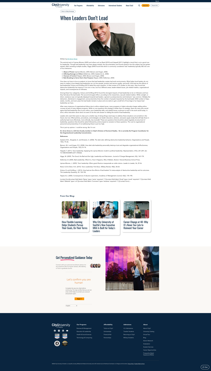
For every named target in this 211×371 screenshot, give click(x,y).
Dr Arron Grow (72, 59)
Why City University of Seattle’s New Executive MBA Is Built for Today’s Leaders (104, 226)
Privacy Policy (131, 363)
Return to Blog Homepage (68, 11)
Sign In (157, 1)
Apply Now (145, 5)
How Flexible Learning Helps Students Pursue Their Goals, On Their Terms (74, 224)
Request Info (155, 5)
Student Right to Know (140, 363)
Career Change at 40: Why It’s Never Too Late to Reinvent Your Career (136, 224)
